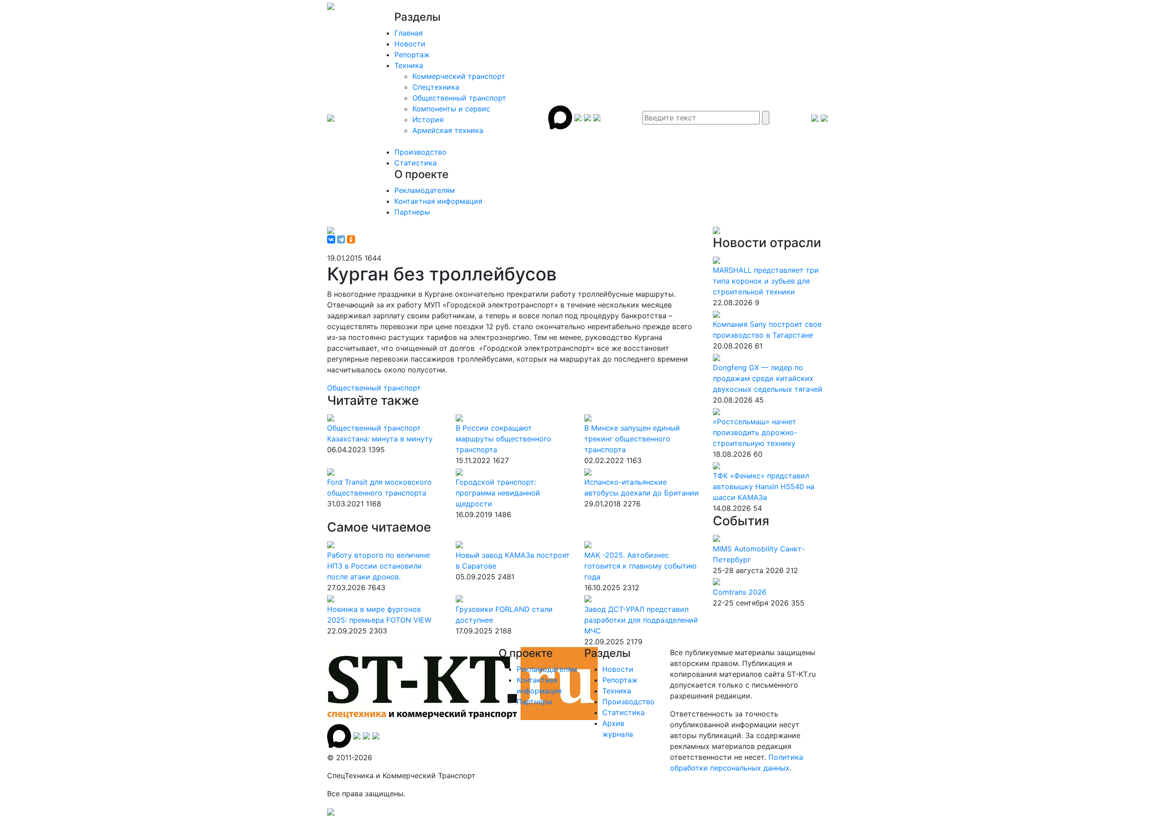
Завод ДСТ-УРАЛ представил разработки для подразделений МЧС (641, 620)
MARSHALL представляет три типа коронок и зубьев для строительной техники (766, 281)
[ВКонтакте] (331, 239)
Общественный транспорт (459, 97)
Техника (408, 65)
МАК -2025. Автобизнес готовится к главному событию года (640, 566)
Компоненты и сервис (451, 108)
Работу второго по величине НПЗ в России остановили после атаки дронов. (378, 566)
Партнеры (412, 211)
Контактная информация (438, 201)
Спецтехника (435, 87)
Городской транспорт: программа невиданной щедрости (498, 492)
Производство (420, 151)
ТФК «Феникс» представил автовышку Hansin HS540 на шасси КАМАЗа (763, 486)
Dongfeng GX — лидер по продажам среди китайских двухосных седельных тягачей (767, 378)
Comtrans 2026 (740, 592)
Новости (409, 43)
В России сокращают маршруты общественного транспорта (503, 438)
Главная (408, 32)
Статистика (415, 162)
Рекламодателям (424, 190)
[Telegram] (341, 239)
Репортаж (412, 54)
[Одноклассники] (351, 239)
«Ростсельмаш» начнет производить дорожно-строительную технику (755, 432)
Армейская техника (447, 130)
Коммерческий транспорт (458, 76)
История (428, 119)
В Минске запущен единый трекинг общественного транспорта (632, 438)
